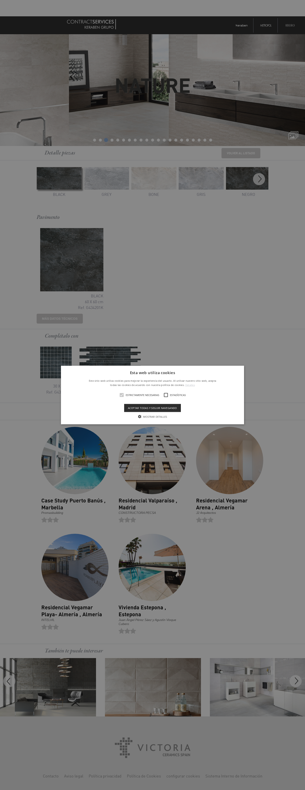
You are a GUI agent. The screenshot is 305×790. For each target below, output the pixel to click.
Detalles (190, 385)
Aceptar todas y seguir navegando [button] (152, 408)
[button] (152, 395)
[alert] (152, 395)
